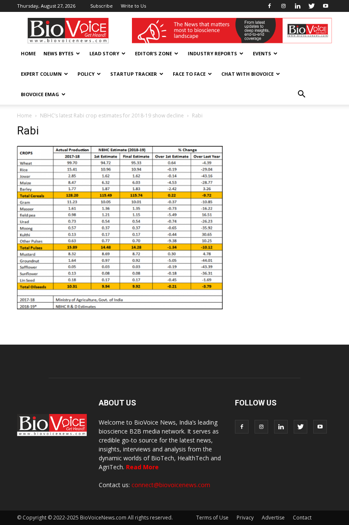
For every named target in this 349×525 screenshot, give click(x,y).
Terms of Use (212, 517)
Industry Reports (212, 53)
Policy (85, 74)
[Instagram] (283, 6)
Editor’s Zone (153, 53)
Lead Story (104, 53)
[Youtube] (325, 6)
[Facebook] (269, 6)
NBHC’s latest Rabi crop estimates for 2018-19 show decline (112, 115)
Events (262, 53)
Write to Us (133, 6)
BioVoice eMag (40, 94)
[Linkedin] (297, 6)
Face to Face (189, 74)
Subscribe (101, 6)
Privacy (245, 517)
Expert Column (41, 74)
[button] (301, 94)
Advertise (273, 517)
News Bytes (58, 53)
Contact (302, 517)
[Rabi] (120, 307)
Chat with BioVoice (247, 74)
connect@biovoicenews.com (171, 485)
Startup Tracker (133, 74)
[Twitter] (311, 6)
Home (28, 53)
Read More (142, 467)
